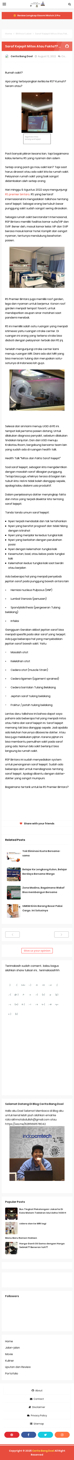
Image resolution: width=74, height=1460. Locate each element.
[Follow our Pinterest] (11, 1435)
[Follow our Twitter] (45, 1435)
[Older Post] (61, 934)
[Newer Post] (12, 934)
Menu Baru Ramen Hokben (21, 1238)
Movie (9, 1354)
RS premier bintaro (17, 194)
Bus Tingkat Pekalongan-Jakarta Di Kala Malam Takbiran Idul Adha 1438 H (42, 1211)
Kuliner (9, 1361)
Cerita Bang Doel (43, 1450)
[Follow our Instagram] (62, 1435)
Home (8, 33)
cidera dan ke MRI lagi (32, 1223)
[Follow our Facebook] (28, 1435)
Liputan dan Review (18, 1367)
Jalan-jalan (12, 1348)
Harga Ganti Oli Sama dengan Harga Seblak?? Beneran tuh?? (42, 1245)
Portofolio (11, 1373)
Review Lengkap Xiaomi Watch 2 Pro (38, 15)
